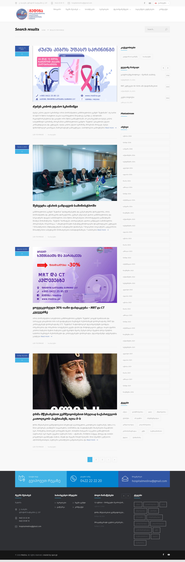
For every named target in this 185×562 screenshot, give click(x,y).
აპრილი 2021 (127, 379)
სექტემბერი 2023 (129, 226)
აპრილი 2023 (127, 251)
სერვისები (104, 9)
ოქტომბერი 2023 (129, 219)
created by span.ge (50, 555)
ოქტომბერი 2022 (129, 277)
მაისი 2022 (127, 309)
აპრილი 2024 (127, 187)
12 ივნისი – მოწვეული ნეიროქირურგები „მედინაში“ (109, 503)
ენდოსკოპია (161, 412)
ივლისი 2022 (127, 296)
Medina (24, 555)
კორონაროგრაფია (129, 431)
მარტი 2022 (127, 322)
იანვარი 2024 (127, 206)
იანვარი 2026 (127, 149)
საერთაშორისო (156, 431)
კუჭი (143, 431)
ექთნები (126, 418)
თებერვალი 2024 (129, 200)
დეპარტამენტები (121, 9)
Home (44, 30)
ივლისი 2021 (127, 360)
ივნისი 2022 (127, 302)
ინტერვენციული (153, 418)
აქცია (125, 412)
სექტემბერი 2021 (129, 347)
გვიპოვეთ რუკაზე (45, 480)
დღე (150, 412)
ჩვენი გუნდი (80, 503)
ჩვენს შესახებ (72, 9)
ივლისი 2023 (127, 232)
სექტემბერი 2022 (129, 283)
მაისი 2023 (127, 245)
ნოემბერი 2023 (128, 213)
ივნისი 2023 (127, 238)
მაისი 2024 (127, 181)
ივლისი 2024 (127, 174)
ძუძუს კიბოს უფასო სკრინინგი (55, 106)
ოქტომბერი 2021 (129, 341)
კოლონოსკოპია (145, 425)
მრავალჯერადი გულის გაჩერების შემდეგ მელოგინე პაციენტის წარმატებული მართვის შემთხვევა (109, 522)
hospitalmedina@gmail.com (81, 3)
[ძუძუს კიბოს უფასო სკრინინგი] (75, 74)
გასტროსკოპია (137, 412)
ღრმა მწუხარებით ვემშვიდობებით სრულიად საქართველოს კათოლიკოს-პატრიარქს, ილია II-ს (109, 512)
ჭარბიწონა (137, 437)
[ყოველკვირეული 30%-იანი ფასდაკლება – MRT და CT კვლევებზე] (75, 275)
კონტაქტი (163, 9)
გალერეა (61, 507)
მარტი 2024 (127, 194)
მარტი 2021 (127, 386)
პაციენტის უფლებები (144, 9)
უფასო (125, 437)
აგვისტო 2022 (128, 290)
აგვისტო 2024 (128, 168)
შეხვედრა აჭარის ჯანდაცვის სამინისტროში (64, 205)
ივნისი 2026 (127, 136)
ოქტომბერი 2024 (129, 155)
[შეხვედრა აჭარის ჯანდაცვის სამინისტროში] (75, 173)
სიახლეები (90, 9)
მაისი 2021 (127, 373)
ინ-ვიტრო (138, 418)
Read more (109, 128)
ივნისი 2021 (127, 366)
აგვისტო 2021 (128, 354)
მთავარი (57, 9)
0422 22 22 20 (91, 480)
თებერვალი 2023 (129, 264)
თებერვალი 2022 (129, 328)
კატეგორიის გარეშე (130, 57)
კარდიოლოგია (128, 425)
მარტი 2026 (127, 142)
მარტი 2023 (127, 258)
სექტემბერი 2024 (129, 162)
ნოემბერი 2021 (128, 334)
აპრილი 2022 (127, 315)
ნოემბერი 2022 (128, 270)
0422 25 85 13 (59, 3)
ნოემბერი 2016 (128, 392)
